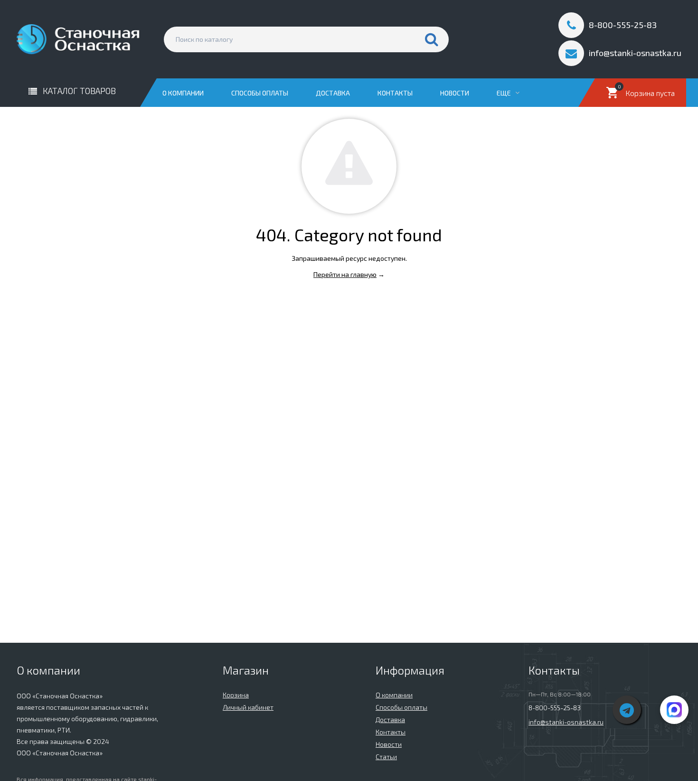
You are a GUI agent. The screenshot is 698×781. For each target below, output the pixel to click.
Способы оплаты (259, 93)
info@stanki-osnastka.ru (566, 722)
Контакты (395, 93)
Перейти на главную (345, 274)
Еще (504, 93)
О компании (183, 93)
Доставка (333, 93)
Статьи (386, 756)
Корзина (236, 695)
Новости (454, 93)
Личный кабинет (248, 707)
